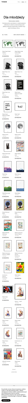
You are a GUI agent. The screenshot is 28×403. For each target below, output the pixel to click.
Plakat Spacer (17, 275)
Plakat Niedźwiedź (6, 153)
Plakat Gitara (5, 296)
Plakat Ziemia (5, 134)
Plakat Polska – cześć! (5, 341)
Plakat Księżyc (18, 134)
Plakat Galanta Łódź (18, 154)
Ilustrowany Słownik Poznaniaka (4, 276)
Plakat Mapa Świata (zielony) (6, 52)
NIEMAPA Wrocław (6, 361)
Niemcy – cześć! (18, 301)
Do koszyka (5, 56)
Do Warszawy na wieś (18, 341)
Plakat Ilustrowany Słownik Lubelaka (6, 254)
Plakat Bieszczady (6, 193)
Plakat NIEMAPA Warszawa (5, 233)
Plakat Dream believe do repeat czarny (18, 94)
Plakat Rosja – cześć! (18, 362)
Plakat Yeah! (17, 114)
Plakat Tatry (4, 174)
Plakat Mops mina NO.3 (6, 72)
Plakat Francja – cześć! (5, 321)
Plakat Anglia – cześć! (18, 321)
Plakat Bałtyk (17, 193)
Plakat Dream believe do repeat (6, 115)
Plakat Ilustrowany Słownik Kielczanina (19, 255)
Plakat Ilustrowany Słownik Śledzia (19, 233)
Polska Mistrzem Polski (5, 213)
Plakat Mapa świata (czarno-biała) (19, 52)
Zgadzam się (6, 400)
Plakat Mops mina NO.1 (6, 93)
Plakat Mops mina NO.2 (18, 72)
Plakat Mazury (18, 174)
